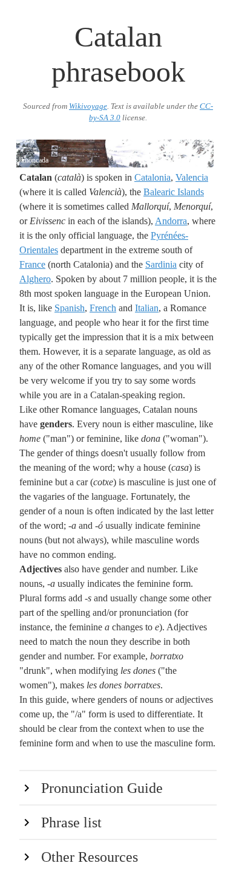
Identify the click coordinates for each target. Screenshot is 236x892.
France (32, 264)
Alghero (35, 279)
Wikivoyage (88, 106)
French (103, 308)
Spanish (69, 308)
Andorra (171, 221)
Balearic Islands (173, 192)
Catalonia (152, 177)
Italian (147, 308)
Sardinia (161, 264)
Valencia (191, 177)
